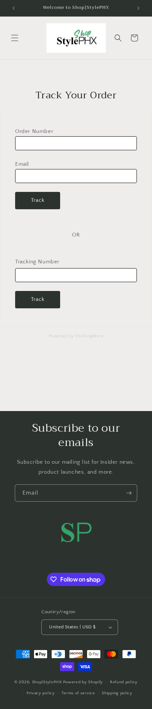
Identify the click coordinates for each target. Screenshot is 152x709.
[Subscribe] (129, 493)
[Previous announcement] (14, 8)
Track (38, 200)
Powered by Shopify (83, 682)
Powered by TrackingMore (76, 336)
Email (22, 164)
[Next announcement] (138, 8)
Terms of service (78, 693)
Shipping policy (117, 693)
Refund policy (124, 682)
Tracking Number (37, 262)
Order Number (34, 131)
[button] (15, 38)
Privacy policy (41, 693)
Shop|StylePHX (47, 682)
